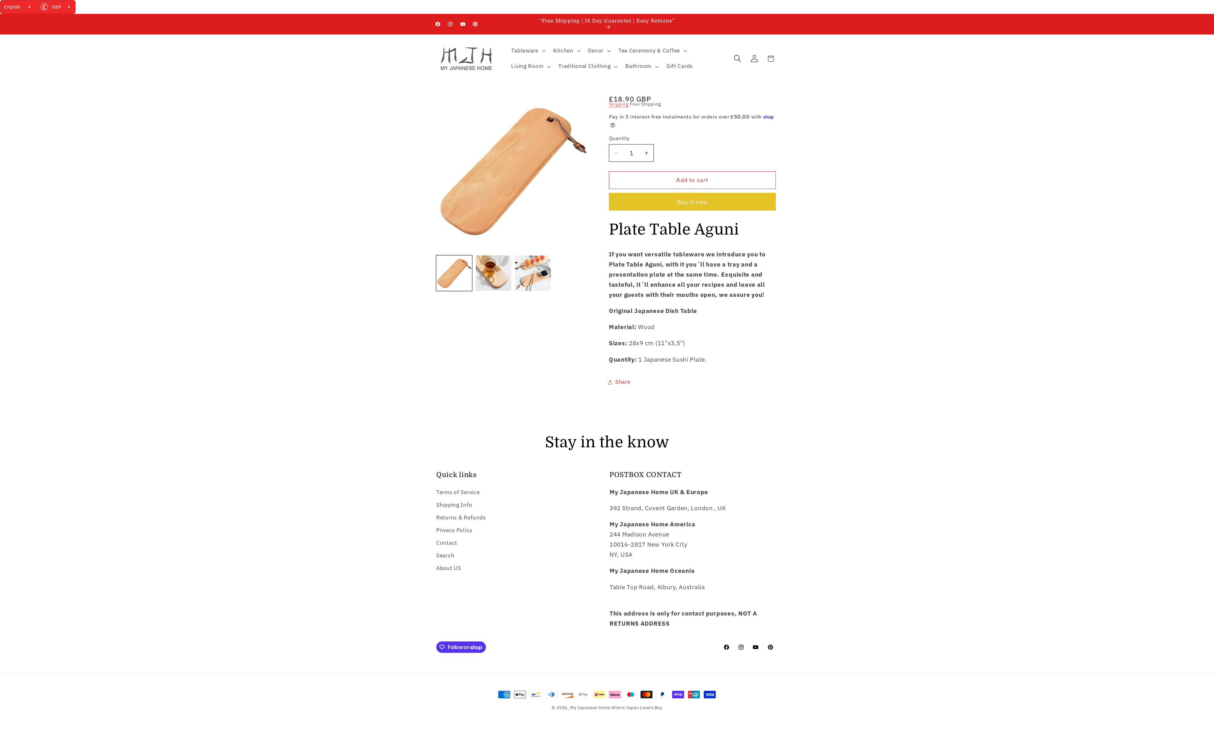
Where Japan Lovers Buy (636, 707)
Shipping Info (454, 504)
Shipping (618, 104)
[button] (528, 50)
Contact (446, 542)
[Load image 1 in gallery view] (454, 273)
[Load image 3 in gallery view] (533, 273)
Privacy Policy (454, 530)
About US (448, 568)
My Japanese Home (590, 707)
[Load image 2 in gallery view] (494, 273)
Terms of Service (458, 492)
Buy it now (692, 201)
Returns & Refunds (461, 517)
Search (445, 555)
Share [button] (622, 381)
